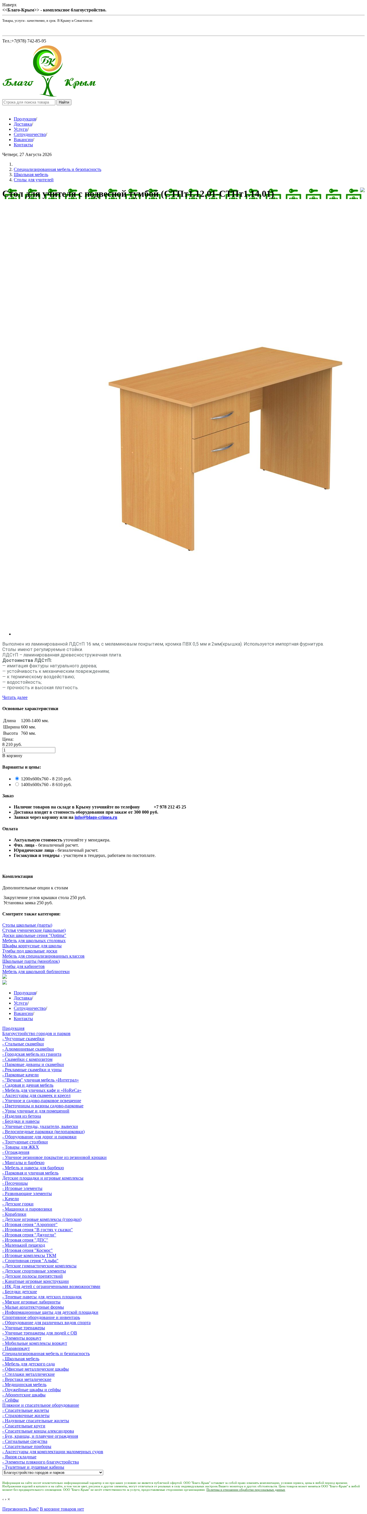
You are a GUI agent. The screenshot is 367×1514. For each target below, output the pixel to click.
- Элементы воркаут (21, 1338)
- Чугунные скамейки (23, 1038)
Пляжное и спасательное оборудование (40, 1405)
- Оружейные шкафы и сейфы (31, 1389)
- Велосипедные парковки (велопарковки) (43, 1131)
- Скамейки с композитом (27, 1059)
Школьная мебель (31, 174)
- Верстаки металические (26, 1379)
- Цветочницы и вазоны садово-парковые (42, 1105)
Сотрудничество (30, 134)
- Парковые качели (20, 1074)
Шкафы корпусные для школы (32, 945)
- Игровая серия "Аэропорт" (30, 1224)
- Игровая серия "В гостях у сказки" (37, 1229)
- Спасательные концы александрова (38, 1431)
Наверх (9, 4)
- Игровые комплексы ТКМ (29, 1255)
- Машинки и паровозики (27, 1209)
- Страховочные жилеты (26, 1415)
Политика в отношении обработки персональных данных (245, 1489)
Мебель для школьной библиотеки (36, 971)
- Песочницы (15, 1183)
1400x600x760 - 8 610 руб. (46, 784)
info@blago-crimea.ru (96, 817)
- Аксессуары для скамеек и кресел (36, 1095)
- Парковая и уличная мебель (30, 1172)
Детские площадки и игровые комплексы (42, 1178)
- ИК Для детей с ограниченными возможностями (51, 1286)
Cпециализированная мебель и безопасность (57, 169)
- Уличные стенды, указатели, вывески (40, 1126)
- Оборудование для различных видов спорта (46, 1322)
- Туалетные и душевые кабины (33, 1467)
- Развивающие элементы (27, 1193)
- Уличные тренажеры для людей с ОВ (39, 1332)
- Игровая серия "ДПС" (25, 1240)
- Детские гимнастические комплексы (39, 1265)
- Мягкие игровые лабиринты (31, 1301)
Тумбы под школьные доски (29, 950)
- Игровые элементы (22, 1188)
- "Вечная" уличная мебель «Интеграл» (40, 1079)
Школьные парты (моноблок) (31, 961)
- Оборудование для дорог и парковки (39, 1136)
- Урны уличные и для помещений (35, 1110)
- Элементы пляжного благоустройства (40, 1462)
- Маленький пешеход (23, 1245)
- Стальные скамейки (23, 1043)
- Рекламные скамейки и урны (32, 1069)
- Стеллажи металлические (28, 1374)
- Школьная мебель (20, 1358)
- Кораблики (14, 1214)
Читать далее (15, 697)
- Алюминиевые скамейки (28, 1049)
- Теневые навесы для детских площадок (42, 1296)
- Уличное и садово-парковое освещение (41, 1100)
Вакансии (23, 139)
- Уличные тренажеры (23, 1327)
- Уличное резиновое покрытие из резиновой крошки (54, 1157)
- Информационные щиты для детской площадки (50, 1312)
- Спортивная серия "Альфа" (30, 1260)
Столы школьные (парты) (27, 925)
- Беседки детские (19, 1291)
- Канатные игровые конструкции (35, 1281)
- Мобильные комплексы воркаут (34, 1343)
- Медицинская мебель (24, 1384)
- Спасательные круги (23, 1425)
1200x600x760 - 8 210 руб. (46, 778)
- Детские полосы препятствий (32, 1276)
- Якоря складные (19, 1456)
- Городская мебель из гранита (31, 1054)
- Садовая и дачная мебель (27, 1085)
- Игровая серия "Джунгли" (29, 1234)
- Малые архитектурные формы (33, 1307)
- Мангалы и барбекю (23, 1162)
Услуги (21, 129)
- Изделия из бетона (21, 1116)
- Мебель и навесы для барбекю (33, 1167)
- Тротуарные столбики (25, 1141)
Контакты (23, 144)
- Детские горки (18, 1203)
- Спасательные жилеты (25, 1410)
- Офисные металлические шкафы (35, 1369)
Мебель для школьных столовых (34, 940)
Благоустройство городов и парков (36, 1033)
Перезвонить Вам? (20, 1509)
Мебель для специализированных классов (43, 956)
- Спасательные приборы (26, 1446)
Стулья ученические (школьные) (34, 930)
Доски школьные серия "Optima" (34, 935)
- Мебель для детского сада (28, 1363)
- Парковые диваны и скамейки (33, 1064)
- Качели (10, 1198)
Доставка (23, 124)
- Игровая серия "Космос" (27, 1250)
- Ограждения (15, 1152)
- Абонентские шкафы (24, 1394)
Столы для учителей (34, 179)
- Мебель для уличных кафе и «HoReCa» (41, 1090)
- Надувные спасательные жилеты (35, 1420)
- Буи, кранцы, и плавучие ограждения (40, 1436)
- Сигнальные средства (24, 1441)
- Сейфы (10, 1400)
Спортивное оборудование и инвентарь (41, 1317)
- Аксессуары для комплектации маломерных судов (52, 1451)
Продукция (25, 118)
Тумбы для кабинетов (23, 966)
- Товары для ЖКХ (20, 1147)
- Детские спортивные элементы (34, 1271)
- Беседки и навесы (21, 1121)
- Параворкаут (16, 1348)
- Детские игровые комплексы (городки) (41, 1219)
